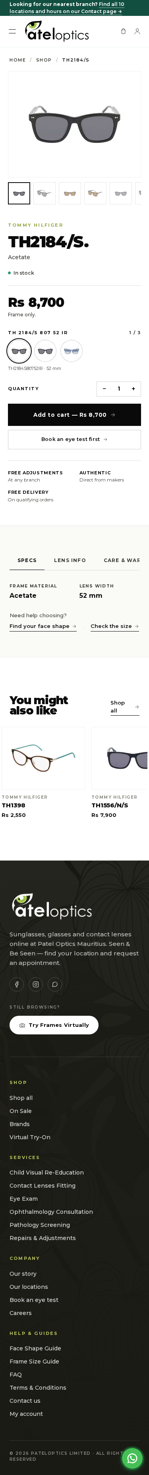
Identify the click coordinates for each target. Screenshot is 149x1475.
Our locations (29, 1286)
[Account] (137, 31)
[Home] (56, 31)
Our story (23, 1273)
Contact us (25, 1400)
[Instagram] (36, 984)
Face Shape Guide (35, 1348)
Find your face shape (40, 626)
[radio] (19, 351)
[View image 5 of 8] (121, 193)
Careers (21, 1313)
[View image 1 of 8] (19, 193)
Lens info (70, 560)
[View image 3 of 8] (70, 193)
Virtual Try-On (30, 1137)
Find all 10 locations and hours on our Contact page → (67, 7)
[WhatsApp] (55, 984)
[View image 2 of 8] (44, 193)
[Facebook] (17, 984)
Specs (27, 560)
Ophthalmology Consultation (51, 1211)
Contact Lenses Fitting (42, 1185)
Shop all (117, 706)
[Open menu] (12, 31)
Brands (20, 1124)
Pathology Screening (40, 1225)
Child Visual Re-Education (47, 1172)
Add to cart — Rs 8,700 (70, 415)
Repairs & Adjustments (43, 1238)
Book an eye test (34, 1300)
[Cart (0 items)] (123, 31)
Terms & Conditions (38, 1387)
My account (26, 1413)
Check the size (111, 626)
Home (18, 60)
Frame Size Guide (34, 1361)
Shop (44, 60)
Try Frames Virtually (59, 1025)
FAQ (16, 1374)
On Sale (21, 1111)
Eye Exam (24, 1198)
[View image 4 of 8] (95, 193)
